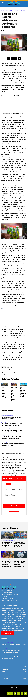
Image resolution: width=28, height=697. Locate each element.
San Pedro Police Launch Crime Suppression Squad (4, 393)
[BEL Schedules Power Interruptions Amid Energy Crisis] (23, 384)
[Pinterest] (15, 58)
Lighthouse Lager (7, 374)
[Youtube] (25, 693)
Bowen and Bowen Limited (9, 371)
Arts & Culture (4, 422)
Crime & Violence (5, 435)
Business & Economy (6, 10)
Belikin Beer (10, 367)
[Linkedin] (15, 693)
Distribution (17, 373)
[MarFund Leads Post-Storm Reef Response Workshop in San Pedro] (14, 384)
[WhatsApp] (19, 58)
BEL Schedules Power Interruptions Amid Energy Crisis (23, 392)
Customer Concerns (7, 373)
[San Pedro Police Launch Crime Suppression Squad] (4, 384)
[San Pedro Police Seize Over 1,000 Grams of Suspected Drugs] (20, 554)
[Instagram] (11, 693)
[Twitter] (12, 58)
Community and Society (19, 10)
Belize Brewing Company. (9, 369)
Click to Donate (7, 633)
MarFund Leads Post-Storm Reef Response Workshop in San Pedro (14, 394)
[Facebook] (8, 58)
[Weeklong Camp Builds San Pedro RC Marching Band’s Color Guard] (20, 535)
